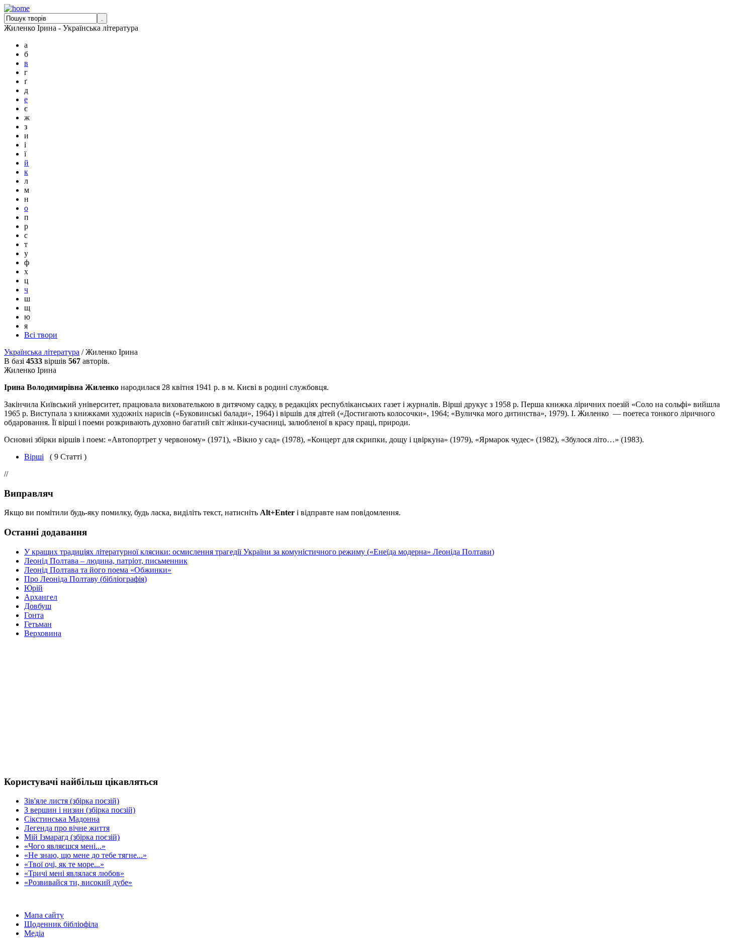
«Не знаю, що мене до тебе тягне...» (85, 855)
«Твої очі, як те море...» (64, 864)
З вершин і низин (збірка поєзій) (79, 810)
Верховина (42, 633)
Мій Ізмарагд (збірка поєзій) (72, 837)
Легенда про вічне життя (67, 828)
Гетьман (38, 624)
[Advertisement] (34, 706)
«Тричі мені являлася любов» (74, 873)
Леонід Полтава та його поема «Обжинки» (97, 570)
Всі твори (40, 335)
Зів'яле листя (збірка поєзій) (71, 801)
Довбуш (37, 606)
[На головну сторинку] (17, 8)
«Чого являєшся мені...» (65, 846)
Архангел (40, 597)
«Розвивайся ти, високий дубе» (78, 882)
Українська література (41, 352)
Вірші (34, 456)
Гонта (34, 615)
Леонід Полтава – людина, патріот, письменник (106, 561)
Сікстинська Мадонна (62, 819)
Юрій (33, 588)
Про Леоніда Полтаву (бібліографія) (85, 579)
